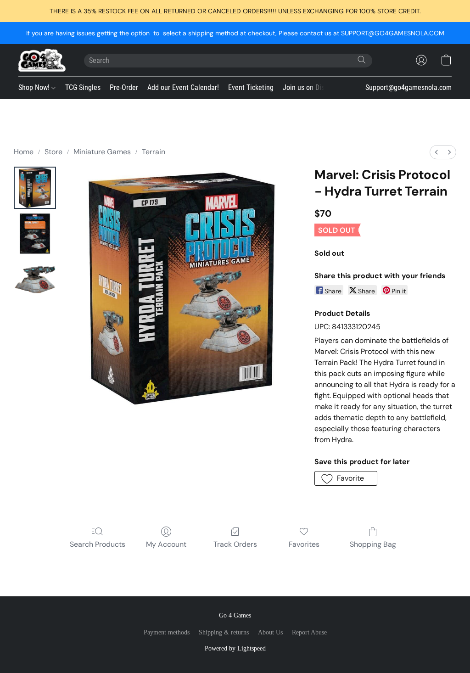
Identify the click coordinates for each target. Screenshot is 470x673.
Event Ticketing (251, 87)
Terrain (153, 152)
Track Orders (235, 544)
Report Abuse (309, 632)
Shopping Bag (373, 544)
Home (24, 152)
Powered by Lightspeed (235, 648)
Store (53, 152)
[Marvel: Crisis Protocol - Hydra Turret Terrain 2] (35, 279)
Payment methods (167, 632)
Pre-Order (124, 87)
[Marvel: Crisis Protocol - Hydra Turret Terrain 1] (35, 234)
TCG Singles (83, 87)
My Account (166, 544)
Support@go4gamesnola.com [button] (408, 87)
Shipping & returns (224, 632)
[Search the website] (362, 59)
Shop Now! (34, 87)
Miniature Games (102, 152)
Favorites (304, 544)
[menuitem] (436, 152)
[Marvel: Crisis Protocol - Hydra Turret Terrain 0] (35, 188)
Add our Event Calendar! (183, 87)
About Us (270, 632)
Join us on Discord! (311, 87)
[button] (42, 60)
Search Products (97, 544)
